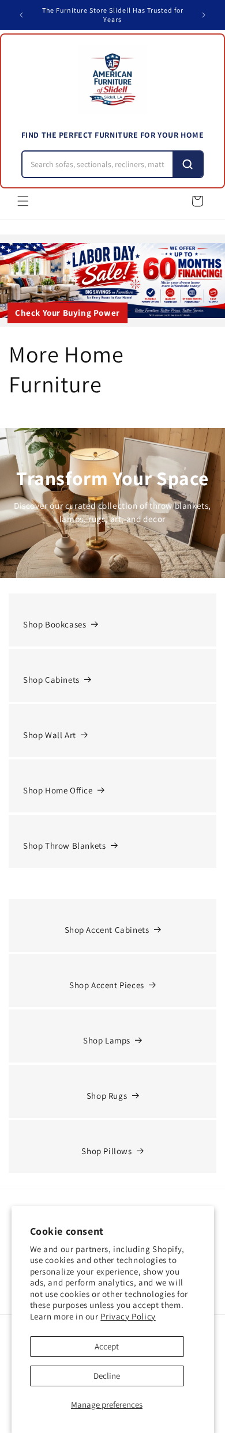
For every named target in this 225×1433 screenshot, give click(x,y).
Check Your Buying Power (67, 312)
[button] (23, 201)
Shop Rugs (107, 1095)
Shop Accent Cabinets (107, 929)
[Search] (187, 164)
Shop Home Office (58, 790)
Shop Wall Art (49, 734)
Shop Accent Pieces (106, 985)
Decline (106, 1375)
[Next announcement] (203, 15)
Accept (107, 1346)
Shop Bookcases (54, 624)
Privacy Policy (127, 1316)
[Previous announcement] (21, 15)
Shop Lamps (106, 1040)
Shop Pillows (106, 1150)
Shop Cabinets (51, 679)
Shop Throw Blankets (64, 845)
